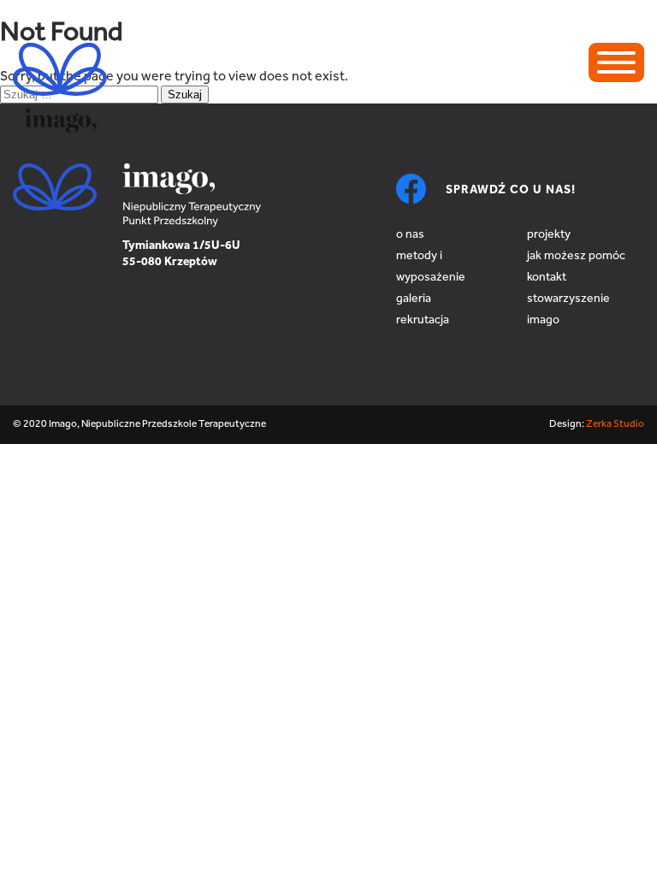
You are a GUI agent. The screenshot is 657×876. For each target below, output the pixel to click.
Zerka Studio (615, 424)
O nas (410, 235)
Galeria (413, 299)
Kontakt (546, 278)
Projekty (549, 235)
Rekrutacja (422, 321)
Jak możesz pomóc (576, 257)
